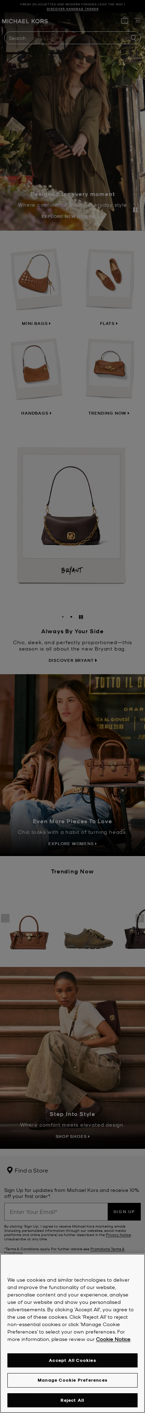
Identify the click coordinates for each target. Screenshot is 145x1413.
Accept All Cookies (72, 1360)
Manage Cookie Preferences (72, 1380)
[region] (72, 1333)
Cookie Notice (113, 1339)
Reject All (72, 1400)
